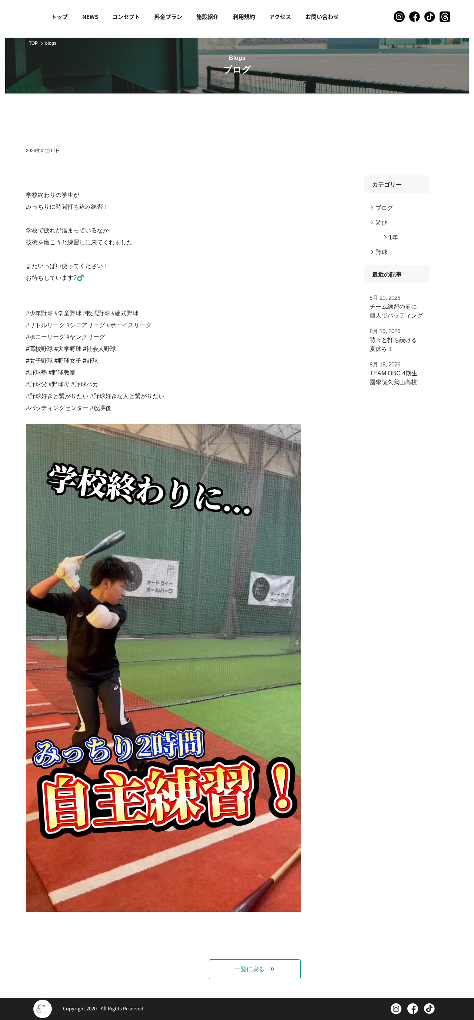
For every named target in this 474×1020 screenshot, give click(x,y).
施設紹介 (207, 16)
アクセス (280, 16)
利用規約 (244, 16)
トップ (59, 16)
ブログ (384, 208)
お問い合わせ (322, 16)
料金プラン (168, 16)
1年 (393, 237)
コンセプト (126, 16)
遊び (381, 222)
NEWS (90, 16)
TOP (33, 43)
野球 (381, 252)
